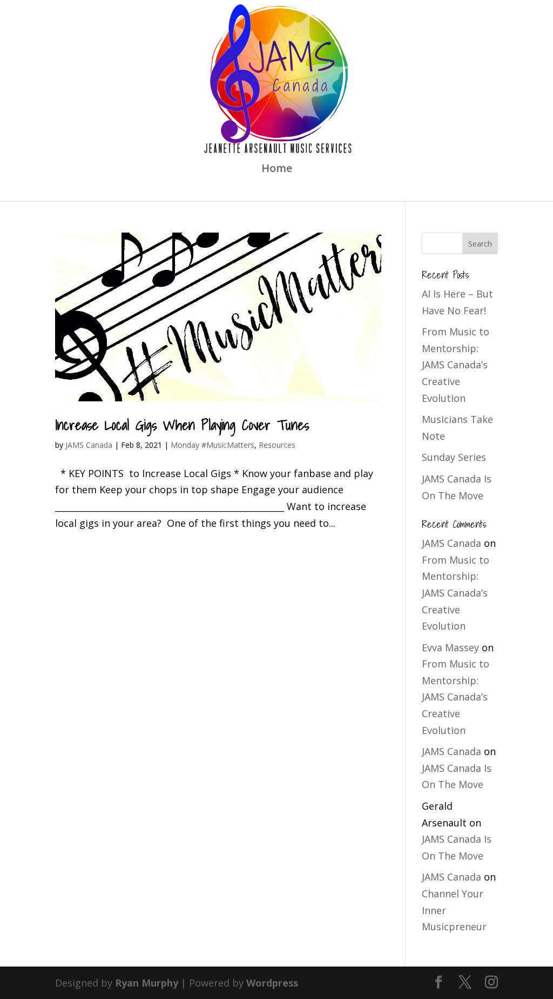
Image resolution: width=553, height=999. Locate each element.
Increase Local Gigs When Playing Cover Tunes (182, 424)
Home (276, 169)
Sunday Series (454, 457)
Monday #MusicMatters (212, 445)
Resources (277, 445)
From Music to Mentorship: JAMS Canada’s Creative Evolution (455, 364)
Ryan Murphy (146, 982)
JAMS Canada (88, 445)
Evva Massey (450, 647)
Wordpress (272, 982)
